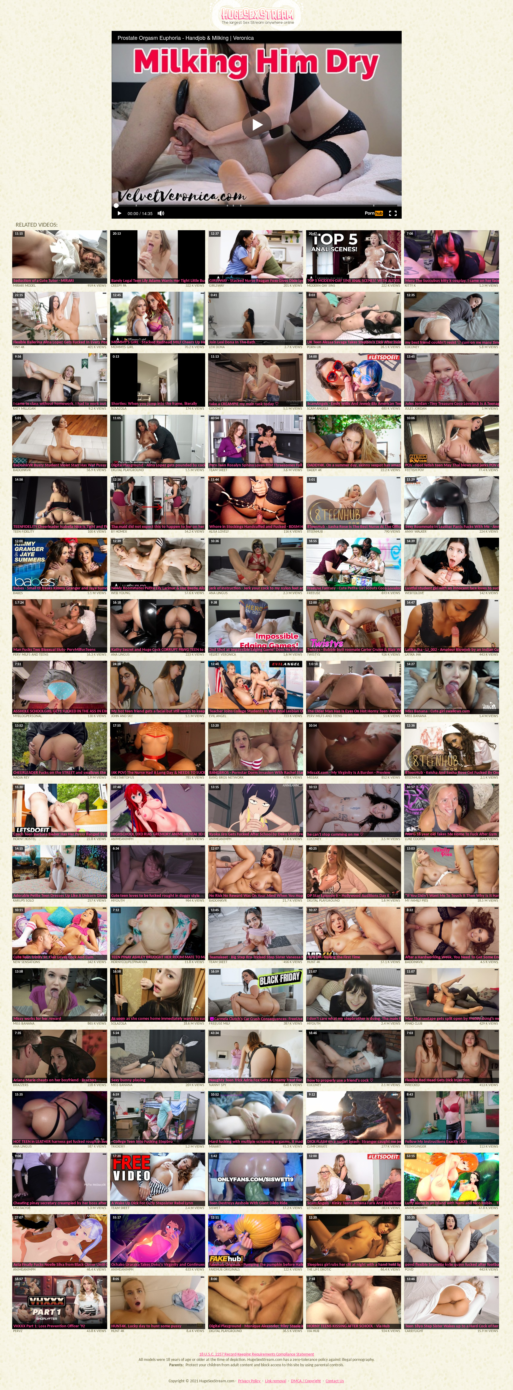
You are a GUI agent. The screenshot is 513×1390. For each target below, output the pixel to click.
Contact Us (335, 1381)
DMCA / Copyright (306, 1381)
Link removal (275, 1381)
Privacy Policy (249, 1381)
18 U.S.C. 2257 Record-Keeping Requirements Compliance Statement (256, 1354)
